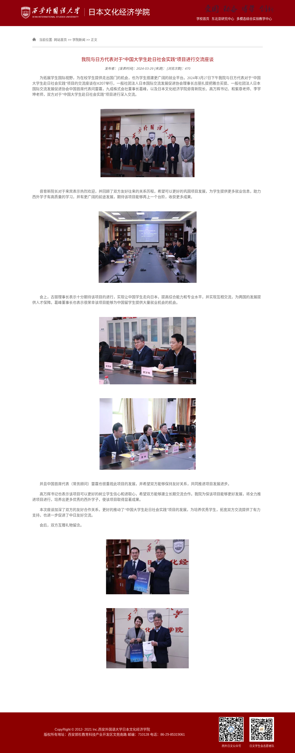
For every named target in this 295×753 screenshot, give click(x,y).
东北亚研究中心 (223, 19)
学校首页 (202, 19)
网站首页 (60, 40)
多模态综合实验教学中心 (254, 19)
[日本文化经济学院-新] (97, 13)
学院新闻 (78, 40)
